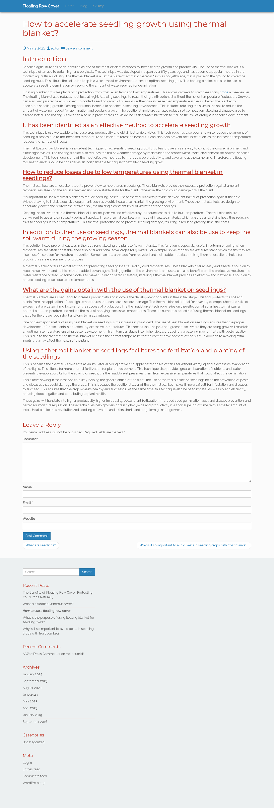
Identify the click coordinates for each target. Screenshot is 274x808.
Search (87, 572)
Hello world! (75, 654)
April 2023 (30, 708)
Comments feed (35, 776)
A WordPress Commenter (41, 654)
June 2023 (30, 694)
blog (83, 6)
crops (224, 92)
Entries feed (31, 769)
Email (28, 503)
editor (54, 48)
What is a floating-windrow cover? (48, 604)
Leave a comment (79, 48)
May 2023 (30, 701)
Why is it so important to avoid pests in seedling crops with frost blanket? (194, 545)
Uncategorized (34, 742)
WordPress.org (34, 783)
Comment (31, 439)
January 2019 (32, 715)
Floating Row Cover (41, 6)
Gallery (98, 6)
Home (69, 6)
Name (28, 487)
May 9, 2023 (35, 48)
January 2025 (32, 674)
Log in (27, 763)
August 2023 (32, 688)
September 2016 (35, 722)
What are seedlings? (41, 545)
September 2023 (35, 681)
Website (29, 519)
